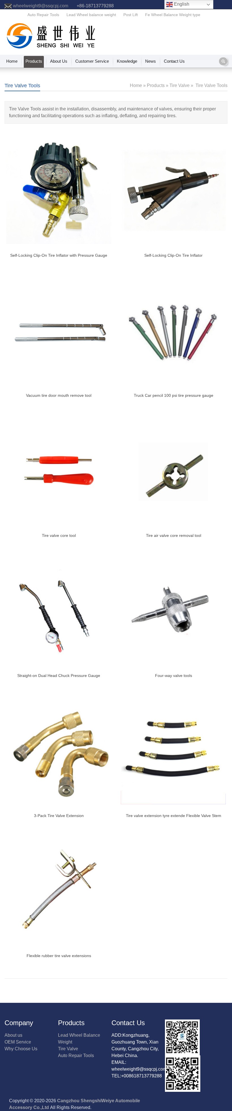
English (181, 4)
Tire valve (179, 85)
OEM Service (18, 1042)
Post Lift (130, 14)
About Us (58, 61)
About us (13, 1035)
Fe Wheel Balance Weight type (172, 14)
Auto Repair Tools (43, 14)
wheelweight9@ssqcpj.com (40, 5)
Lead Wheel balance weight (91, 14)
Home (12, 61)
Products (33, 61)
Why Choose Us (21, 1048)
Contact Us (174, 61)
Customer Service (92, 61)
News (150, 61)
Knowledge (127, 61)
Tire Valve (68, 1048)
